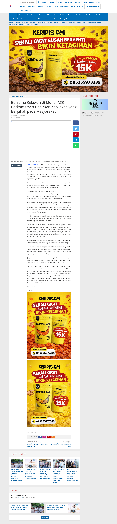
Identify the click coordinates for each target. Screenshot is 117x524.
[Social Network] (31, 11)
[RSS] (53, 437)
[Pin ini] (76, 134)
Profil (102, 112)
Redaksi (97, 112)
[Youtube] (49, 437)
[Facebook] (40, 437)
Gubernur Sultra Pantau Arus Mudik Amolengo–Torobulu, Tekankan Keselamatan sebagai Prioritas (17, 475)
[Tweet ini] (76, 128)
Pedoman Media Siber (88, 115)
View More (45, 517)
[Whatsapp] (76, 145)
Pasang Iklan (98, 115)
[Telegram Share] (76, 139)
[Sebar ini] (76, 122)
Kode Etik (98, 113)
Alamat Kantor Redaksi (88, 113)
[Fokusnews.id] (13, 5)
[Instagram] (44, 437)
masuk (20, 498)
